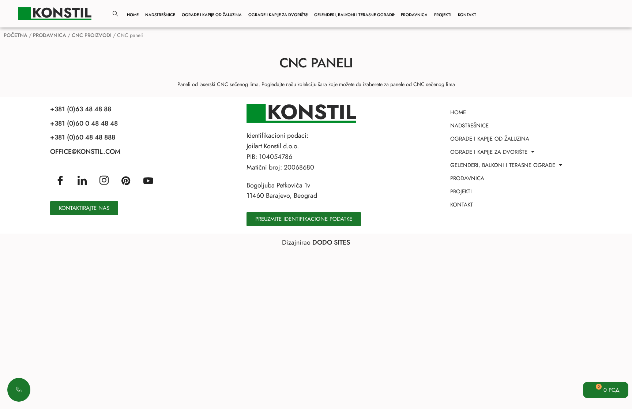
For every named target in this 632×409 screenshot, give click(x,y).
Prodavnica (414, 15)
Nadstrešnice (160, 15)
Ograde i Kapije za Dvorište (278, 15)
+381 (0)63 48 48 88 (80, 109)
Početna (15, 35)
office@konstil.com (85, 151)
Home (133, 15)
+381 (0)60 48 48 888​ (82, 137)
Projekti (442, 15)
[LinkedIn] (82, 181)
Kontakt (467, 15)
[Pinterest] (126, 180)
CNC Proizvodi (92, 35)
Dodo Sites (331, 242)
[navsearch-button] (115, 14)
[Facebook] (60, 181)
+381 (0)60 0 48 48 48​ (84, 123)
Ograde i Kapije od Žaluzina (212, 15)
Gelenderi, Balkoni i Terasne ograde (354, 15)
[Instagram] (104, 181)
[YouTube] (148, 180)
